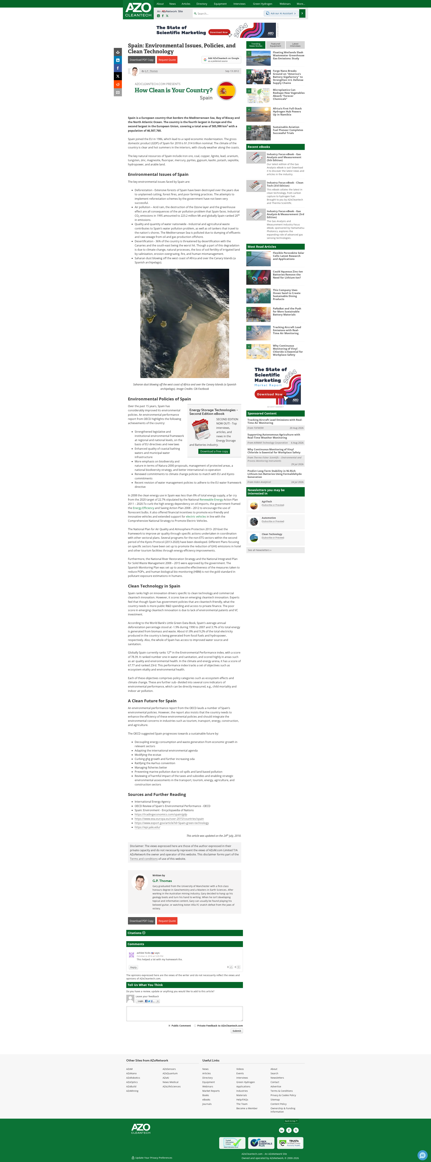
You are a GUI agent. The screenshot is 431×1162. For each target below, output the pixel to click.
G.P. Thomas (162, 881)
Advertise (276, 1086)
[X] (118, 76)
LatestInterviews (295, 44)
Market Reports (211, 1090)
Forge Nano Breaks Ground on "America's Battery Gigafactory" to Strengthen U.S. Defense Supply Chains (288, 77)
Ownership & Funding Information (283, 1110)
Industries (242, 1090)
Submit (237, 1030)
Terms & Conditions (282, 1090)
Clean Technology (272, 534)
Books (205, 1095)
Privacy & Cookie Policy (283, 1095)
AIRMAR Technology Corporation (271, 442)
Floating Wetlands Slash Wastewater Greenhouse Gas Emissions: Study (288, 55)
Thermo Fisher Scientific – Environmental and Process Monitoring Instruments (274, 459)
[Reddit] (118, 84)
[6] (258, 351)
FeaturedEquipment (275, 44)
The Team (241, 1104)
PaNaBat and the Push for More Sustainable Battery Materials (287, 311)
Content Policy (279, 1104)
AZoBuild (131, 1086)
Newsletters (277, 1077)
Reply (133, 967)
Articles (206, 1073)
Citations (135, 933)
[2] (258, 76)
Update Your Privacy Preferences (153, 1157)
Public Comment (181, 1025)
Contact (275, 1082)
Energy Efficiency (143, 508)
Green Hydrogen (245, 1082)
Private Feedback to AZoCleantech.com (220, 1025)
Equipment (208, 1082)
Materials (241, 1095)
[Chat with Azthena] (423, 1155)
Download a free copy (214, 451)
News (205, 1069)
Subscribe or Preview (272, 504)
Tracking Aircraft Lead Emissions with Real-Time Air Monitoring (287, 330)
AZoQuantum (170, 1073)
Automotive (269, 517)
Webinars (207, 1086)
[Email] (118, 92)
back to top (290, 1120)
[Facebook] (118, 68)
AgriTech (267, 501)
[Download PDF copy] (118, 52)
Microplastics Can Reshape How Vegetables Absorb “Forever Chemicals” (289, 94)
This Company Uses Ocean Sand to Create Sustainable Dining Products (287, 294)
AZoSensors (169, 1069)
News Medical (170, 1082)
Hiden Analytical (262, 482)
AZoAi (166, 1077)
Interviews (242, 1077)
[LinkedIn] (118, 60)
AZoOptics (132, 1082)
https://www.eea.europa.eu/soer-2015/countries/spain (169, 819)
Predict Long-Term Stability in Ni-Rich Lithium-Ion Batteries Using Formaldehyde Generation (274, 474)
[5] (258, 132)
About (274, 1069)
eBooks (206, 1099)
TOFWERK (259, 427)
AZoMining (132, 1090)
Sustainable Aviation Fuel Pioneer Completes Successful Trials (288, 130)
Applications (243, 1086)
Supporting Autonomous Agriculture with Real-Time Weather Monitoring (273, 436)
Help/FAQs (242, 1099)
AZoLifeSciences (172, 1086)
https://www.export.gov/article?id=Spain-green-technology (172, 823)
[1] (258, 58)
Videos (240, 1069)
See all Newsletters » (259, 550)
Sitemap (275, 1099)
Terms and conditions (144, 859)
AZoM (129, 1069)
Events (240, 1073)
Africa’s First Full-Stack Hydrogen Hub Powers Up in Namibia (287, 111)
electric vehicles (196, 516)
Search (274, 1073)
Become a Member (247, 1108)
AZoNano (131, 1073)
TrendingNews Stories (255, 44)
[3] (258, 95)
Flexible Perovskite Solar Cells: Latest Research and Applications (288, 256)
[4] (258, 114)
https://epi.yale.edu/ (147, 827)
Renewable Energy (211, 499)
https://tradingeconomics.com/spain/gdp (161, 814)
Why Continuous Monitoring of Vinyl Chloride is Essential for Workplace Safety (288, 350)
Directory (207, 1077)
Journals (207, 1104)
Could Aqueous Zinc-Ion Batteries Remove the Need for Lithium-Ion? (288, 274)
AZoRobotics (133, 1077)
